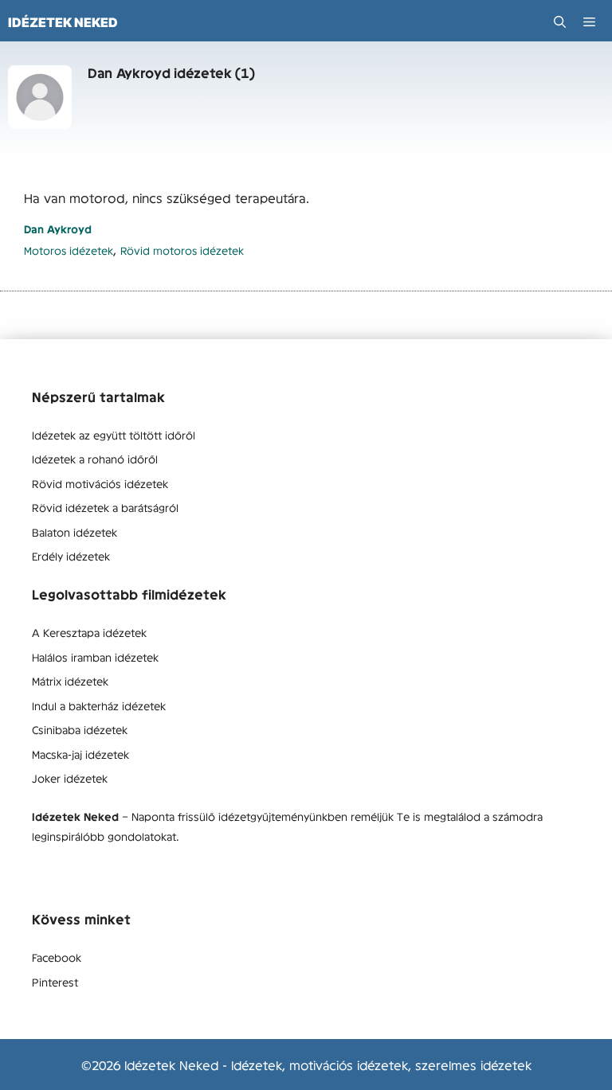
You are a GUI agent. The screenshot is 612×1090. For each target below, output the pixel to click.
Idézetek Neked (63, 22)
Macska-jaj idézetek (80, 754)
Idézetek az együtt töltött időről (113, 434)
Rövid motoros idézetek (182, 250)
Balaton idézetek (74, 531)
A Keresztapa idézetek (89, 632)
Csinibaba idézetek (80, 729)
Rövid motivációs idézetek (100, 483)
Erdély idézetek (71, 555)
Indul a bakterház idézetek (99, 705)
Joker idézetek (70, 778)
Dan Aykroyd (58, 229)
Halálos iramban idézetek (95, 656)
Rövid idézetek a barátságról (105, 507)
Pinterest (55, 981)
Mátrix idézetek (70, 680)
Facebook (56, 957)
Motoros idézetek (68, 250)
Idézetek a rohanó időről (95, 458)
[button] (560, 21)
